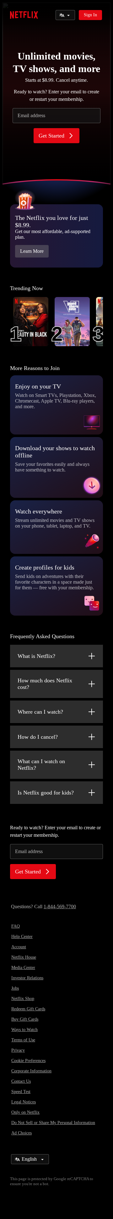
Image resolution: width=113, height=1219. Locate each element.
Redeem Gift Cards (28, 1009)
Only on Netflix (25, 1112)
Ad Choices (21, 1133)
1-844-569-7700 (60, 906)
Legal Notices (23, 1102)
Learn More (32, 251)
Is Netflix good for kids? (46, 792)
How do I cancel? (38, 737)
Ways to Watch (24, 1029)
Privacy (18, 1050)
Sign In (90, 15)
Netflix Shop (22, 998)
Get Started (51, 136)
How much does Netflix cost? (45, 683)
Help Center (22, 936)
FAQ (15, 926)
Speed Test (20, 1091)
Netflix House (23, 957)
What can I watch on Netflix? (41, 764)
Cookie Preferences (28, 1060)
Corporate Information (31, 1071)
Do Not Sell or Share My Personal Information (53, 1122)
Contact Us (21, 1081)
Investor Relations (27, 978)
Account (18, 947)
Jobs (15, 988)
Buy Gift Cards (24, 1019)
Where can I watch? (40, 712)
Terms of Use (23, 1040)
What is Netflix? (36, 656)
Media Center (23, 967)
